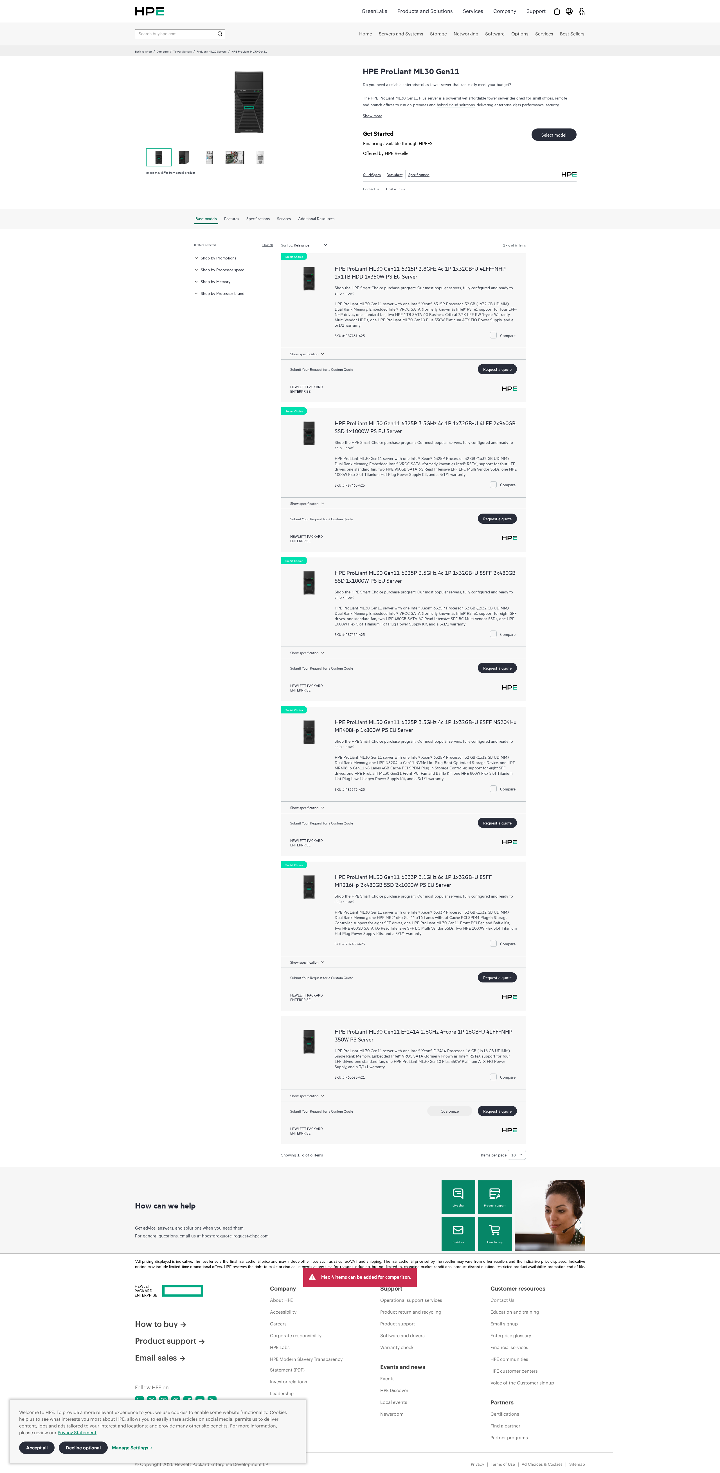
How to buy (495, 1241)
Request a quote (497, 369)
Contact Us (502, 1300)
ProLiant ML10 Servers (212, 51)
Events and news (402, 1366)
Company (504, 11)
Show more (372, 115)
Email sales (156, 1358)
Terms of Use (503, 1464)
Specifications (418, 174)
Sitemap (577, 1464)
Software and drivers (402, 1335)
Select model (553, 135)
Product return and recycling (410, 1312)
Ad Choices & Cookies (542, 1464)
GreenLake (374, 11)
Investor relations (288, 1381)
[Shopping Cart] (557, 11)
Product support (495, 1205)
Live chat (458, 1205)
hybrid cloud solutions (456, 104)
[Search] (220, 33)
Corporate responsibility (295, 1335)
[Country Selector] (569, 11)
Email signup (504, 1324)
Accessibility (283, 1312)
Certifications (504, 1414)
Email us (458, 1241)
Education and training (514, 1312)
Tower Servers (182, 51)
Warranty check (396, 1347)
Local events (393, 1402)
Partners (502, 1402)
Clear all (267, 244)
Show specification (304, 353)
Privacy (477, 1464)
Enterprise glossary (510, 1335)
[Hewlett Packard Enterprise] (149, 11)
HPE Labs (280, 1347)
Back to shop (143, 51)
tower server (440, 84)
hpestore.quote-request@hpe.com (235, 1235)
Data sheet (394, 174)
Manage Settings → (132, 1448)
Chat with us (395, 188)
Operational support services (411, 1300)
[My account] (581, 11)
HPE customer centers (514, 1371)
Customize (450, 1110)
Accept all (37, 1448)
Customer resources (517, 1288)
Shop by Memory (215, 281)
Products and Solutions (425, 11)
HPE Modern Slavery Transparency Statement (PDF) (306, 1364)
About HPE (281, 1300)
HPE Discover (394, 1390)
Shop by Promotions (218, 257)
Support (536, 11)
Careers (278, 1324)
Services (473, 11)
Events (387, 1378)
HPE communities (509, 1359)
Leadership (282, 1393)
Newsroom (392, 1414)
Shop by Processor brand (222, 293)
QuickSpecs (372, 174)
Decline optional (83, 1448)
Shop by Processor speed (222, 269)
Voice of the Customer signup (522, 1383)
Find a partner (505, 1426)
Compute (162, 51)
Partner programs (509, 1437)
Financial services (509, 1347)
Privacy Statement (77, 1432)
